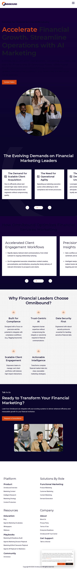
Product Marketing (46, 487)
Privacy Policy (48, 558)
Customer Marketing (46, 491)
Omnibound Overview (10, 487)
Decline (69, 563)
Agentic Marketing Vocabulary (13, 523)
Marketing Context (9, 491)
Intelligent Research (10, 495)
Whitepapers (8, 526)
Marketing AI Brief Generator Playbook (16, 545)
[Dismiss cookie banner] (72, 551)
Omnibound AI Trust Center (48, 534)
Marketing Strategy (10, 498)
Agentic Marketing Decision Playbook (15, 541)
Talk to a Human (45, 541)
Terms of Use (44, 526)
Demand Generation (46, 498)
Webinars (7, 530)
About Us (43, 519)
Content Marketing (46, 495)
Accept (61, 563)
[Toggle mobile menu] (73, 3)
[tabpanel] (16, 184)
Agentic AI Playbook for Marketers (14, 549)
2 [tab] (38, 207)
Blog (5, 519)
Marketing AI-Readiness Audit (13, 538)
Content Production (10, 502)
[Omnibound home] (9, 4)
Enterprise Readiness (47, 530)
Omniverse (7, 557)
